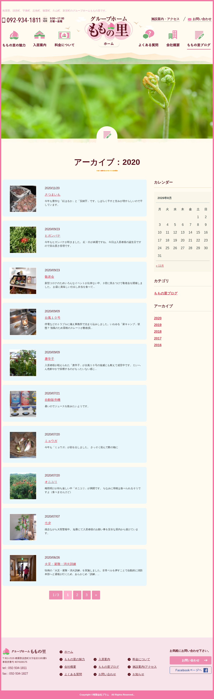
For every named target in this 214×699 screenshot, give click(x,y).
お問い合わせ (202, 19)
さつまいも (52, 194)
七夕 (48, 523)
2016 (158, 345)
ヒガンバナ (52, 235)
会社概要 (70, 666)
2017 (158, 338)
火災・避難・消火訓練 (60, 564)
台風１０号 (52, 317)
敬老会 (49, 276)
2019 (158, 325)
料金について (141, 659)
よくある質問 (73, 674)
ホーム (68, 651)
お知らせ (138, 674)
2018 (158, 331)
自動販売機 (52, 399)
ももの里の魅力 (74, 659)
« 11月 (160, 265)
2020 (158, 318)
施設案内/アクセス (144, 666)
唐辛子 (49, 358)
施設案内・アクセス (165, 19)
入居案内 (104, 659)
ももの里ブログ (165, 293)
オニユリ (51, 482)
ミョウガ (51, 441)
